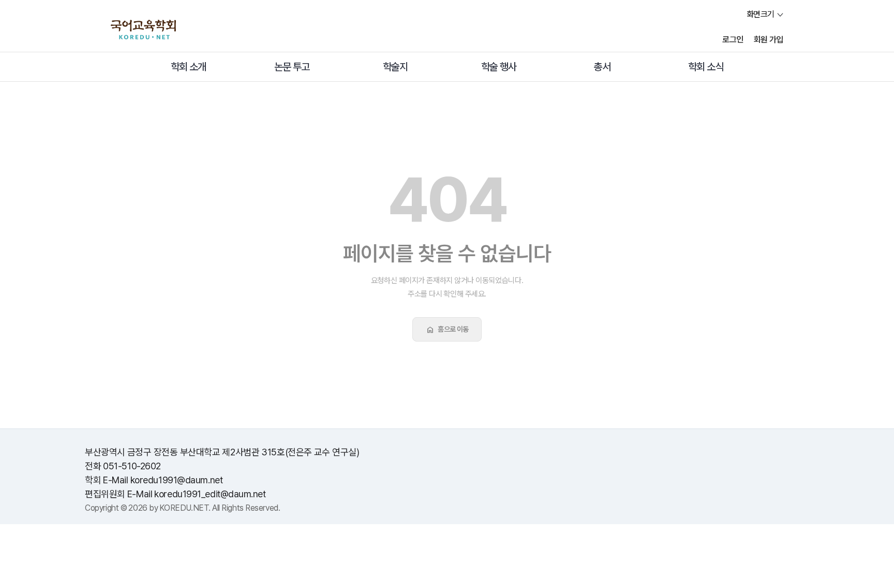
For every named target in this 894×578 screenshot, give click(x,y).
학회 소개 (188, 67)
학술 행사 (498, 67)
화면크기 (760, 14)
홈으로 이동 (447, 329)
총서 (602, 67)
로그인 (732, 40)
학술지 (395, 67)
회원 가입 (768, 40)
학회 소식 (705, 67)
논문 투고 (291, 67)
